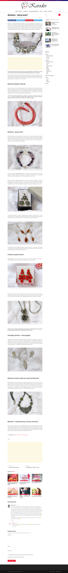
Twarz (47, 72)
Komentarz (10, 534)
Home (17, 11)
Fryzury (47, 78)
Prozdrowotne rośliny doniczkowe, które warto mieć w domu (55, 34)
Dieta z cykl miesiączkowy (37, 496)
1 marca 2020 (22, 484)
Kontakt (50, 11)
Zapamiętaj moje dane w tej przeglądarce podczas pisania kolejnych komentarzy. (21, 554)
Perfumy (47, 68)
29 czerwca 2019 (10, 17)
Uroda (41, 11)
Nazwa (9, 546)
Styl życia (47, 58)
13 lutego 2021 (10, 485)
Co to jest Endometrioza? (36, 482)
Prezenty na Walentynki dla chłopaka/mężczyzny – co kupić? (13, 483)
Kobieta (20, 11)
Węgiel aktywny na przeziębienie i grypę (55, 28)
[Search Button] (59, 15)
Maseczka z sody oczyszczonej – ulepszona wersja (55, 39)
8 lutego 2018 (34, 497)
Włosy (47, 73)
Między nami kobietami (19, 17)
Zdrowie (45, 11)
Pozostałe (47, 69)
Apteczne (47, 63)
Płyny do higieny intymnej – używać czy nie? (25, 483)
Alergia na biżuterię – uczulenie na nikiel (21, 434)
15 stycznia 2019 (10, 498)
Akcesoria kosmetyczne (49, 61)
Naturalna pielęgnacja (34, 11)
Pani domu (47, 57)
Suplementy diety (48, 71)
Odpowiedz (13, 520)
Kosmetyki (25, 11)
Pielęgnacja (48, 81)
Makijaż (47, 67)
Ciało (47, 64)
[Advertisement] (25, 63)
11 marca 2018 (22, 498)
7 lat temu (18, 505)
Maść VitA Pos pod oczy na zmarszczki (55, 45)
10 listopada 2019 (34, 483)
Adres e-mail (10, 550)
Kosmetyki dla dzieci (49, 65)
